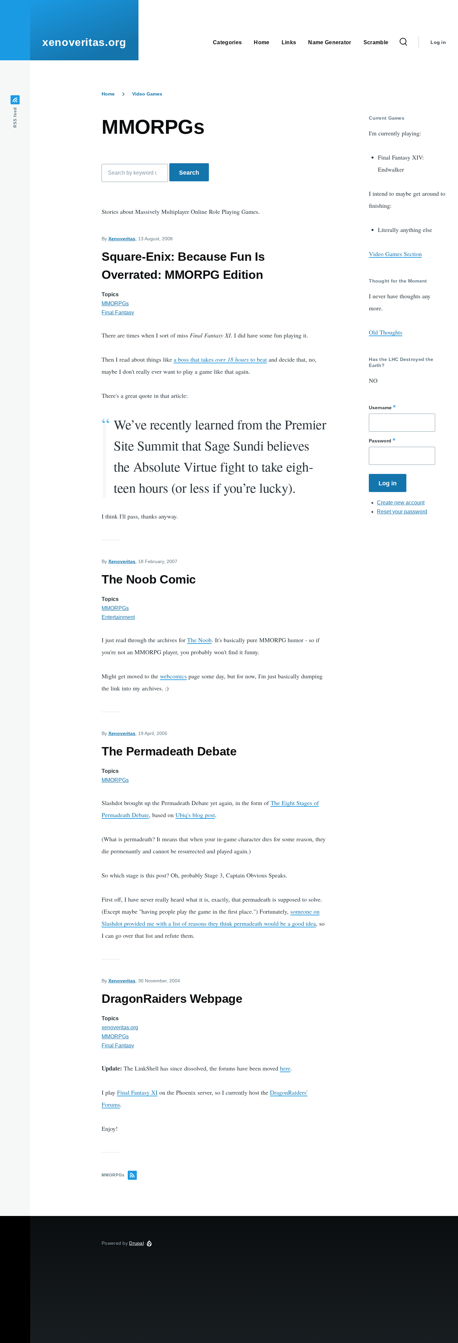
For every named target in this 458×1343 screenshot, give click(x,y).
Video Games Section (395, 254)
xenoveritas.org (84, 42)
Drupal (136, 1243)
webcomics (173, 676)
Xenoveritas (121, 238)
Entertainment (118, 617)
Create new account (400, 502)
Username (380, 407)
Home (108, 94)
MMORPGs (115, 303)
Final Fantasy (118, 312)
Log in (438, 42)
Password (380, 440)
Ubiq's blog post (195, 815)
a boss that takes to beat (220, 359)
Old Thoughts (385, 332)
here (285, 1068)
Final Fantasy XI (137, 1092)
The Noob (199, 640)
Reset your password (402, 511)
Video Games (147, 94)
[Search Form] (403, 42)
